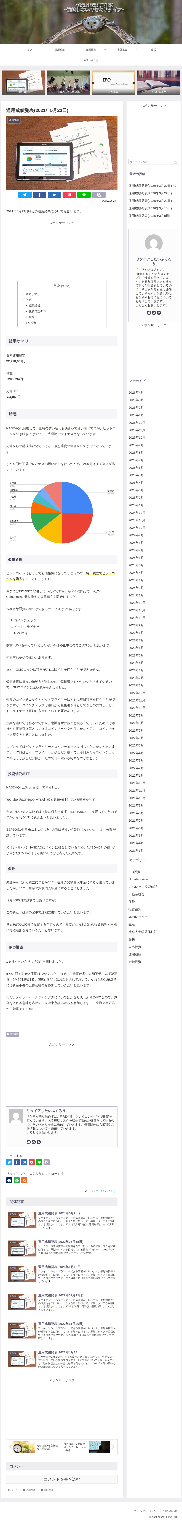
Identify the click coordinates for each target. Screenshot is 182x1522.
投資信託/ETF (38, 311)
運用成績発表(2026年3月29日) (150, 193)
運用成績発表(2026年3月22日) (150, 200)
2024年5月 (136, 565)
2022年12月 (137, 693)
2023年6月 (136, 648)
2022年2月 (136, 768)
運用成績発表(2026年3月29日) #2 (152, 185)
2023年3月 (136, 670)
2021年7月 (136, 820)
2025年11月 (137, 430)
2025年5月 (136, 475)
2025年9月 (136, 445)
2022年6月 (136, 738)
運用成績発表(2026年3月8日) (149, 216)
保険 (32, 317)
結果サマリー (34, 294)
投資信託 (135, 909)
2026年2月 (136, 407)
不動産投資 (136, 894)
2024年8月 (136, 543)
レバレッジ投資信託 (143, 887)
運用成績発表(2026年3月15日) (150, 208)
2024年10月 (137, 527)
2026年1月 (136, 415)
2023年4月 (136, 663)
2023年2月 (136, 678)
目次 (57, 286)
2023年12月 (137, 603)
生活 (132, 924)
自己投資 (135, 947)
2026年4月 (136, 392)
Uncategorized (139, 879)
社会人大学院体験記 (143, 932)
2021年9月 (136, 805)
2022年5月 (136, 745)
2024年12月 (137, 512)
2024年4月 (136, 572)
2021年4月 (136, 843)
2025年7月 (136, 460)
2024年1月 (136, 595)
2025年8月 (136, 452)
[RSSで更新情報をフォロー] (39, 1142)
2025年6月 (136, 467)
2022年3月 (136, 760)
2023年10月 (137, 618)
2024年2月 (136, 588)
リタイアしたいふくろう (46, 1111)
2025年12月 (137, 422)
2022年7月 (136, 730)
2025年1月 (136, 505)
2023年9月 (136, 625)
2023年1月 (136, 685)
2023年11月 (137, 610)
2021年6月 (136, 828)
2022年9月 (136, 715)
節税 (132, 939)
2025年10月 (137, 437)
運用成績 (13, 1034)
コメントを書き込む (62, 1479)
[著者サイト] (29, 1142)
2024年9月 (136, 535)
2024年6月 (136, 558)
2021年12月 (137, 783)
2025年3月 (136, 490)
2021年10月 (137, 798)
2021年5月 (136, 835)
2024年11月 (137, 520)
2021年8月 (136, 813)
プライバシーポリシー (146, 1511)
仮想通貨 (34, 305)
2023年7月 (136, 640)
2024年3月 (136, 580)
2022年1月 (136, 775)
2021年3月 (136, 850)
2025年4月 (136, 482)
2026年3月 (136, 400)
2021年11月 (137, 790)
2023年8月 (136, 633)
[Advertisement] (61, 250)
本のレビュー (138, 917)
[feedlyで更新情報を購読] (34, 1142)
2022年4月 (136, 753)
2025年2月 (136, 497)
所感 (28, 299)
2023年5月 (136, 655)
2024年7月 (136, 550)
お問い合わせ (169, 1511)
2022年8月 (136, 723)
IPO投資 (31, 322)
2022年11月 (137, 700)
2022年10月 (137, 708)
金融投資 (135, 962)
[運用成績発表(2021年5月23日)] (54, 195)
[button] (175, 163)
